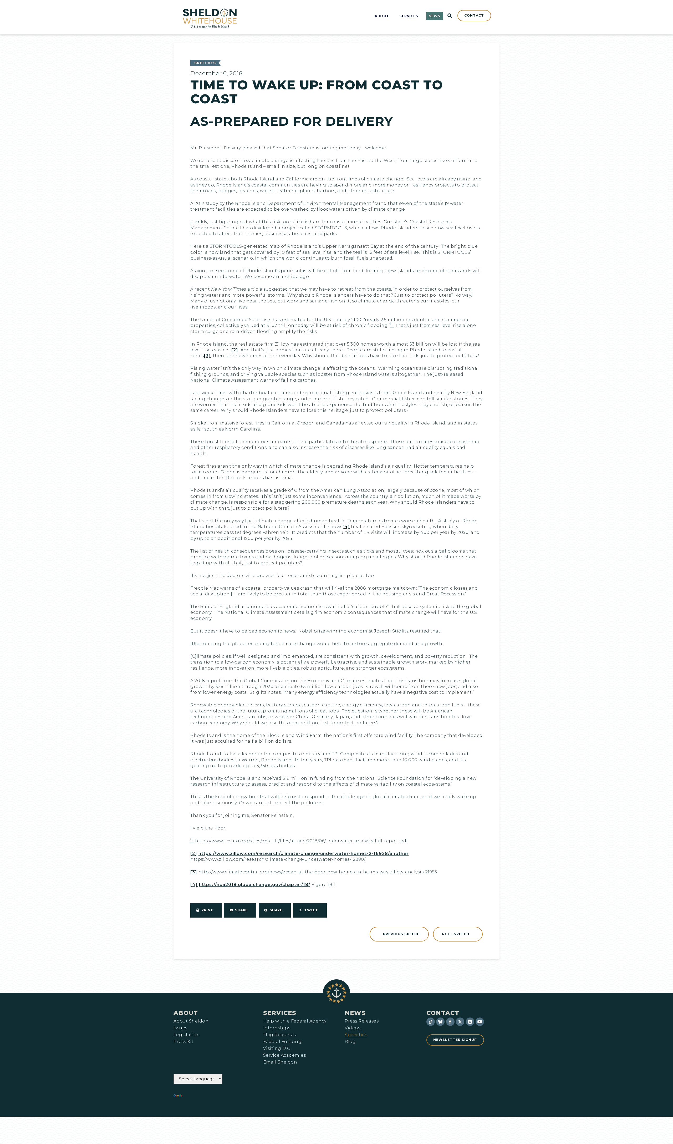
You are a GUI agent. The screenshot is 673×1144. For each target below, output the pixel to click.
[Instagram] (470, 1022)
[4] (346, 526)
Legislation (187, 1034)
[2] (234, 349)
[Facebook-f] (450, 1022)
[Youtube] (480, 1022)
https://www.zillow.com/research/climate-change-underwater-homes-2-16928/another (303, 853)
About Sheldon (191, 1021)
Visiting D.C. (277, 1048)
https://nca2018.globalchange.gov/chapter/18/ (254, 884)
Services (279, 1012)
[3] (207, 355)
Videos (352, 1028)
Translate (197, 1096)
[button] (206, 910)
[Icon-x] (460, 1022)
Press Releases (362, 1021)
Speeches (205, 63)
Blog (350, 1041)
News (355, 1012)
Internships (276, 1028)
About (186, 1012)
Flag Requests (279, 1034)
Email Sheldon (280, 1062)
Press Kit (183, 1041)
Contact (442, 1012)
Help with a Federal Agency (294, 1021)
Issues (180, 1028)
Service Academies (284, 1055)
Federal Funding (282, 1041)
